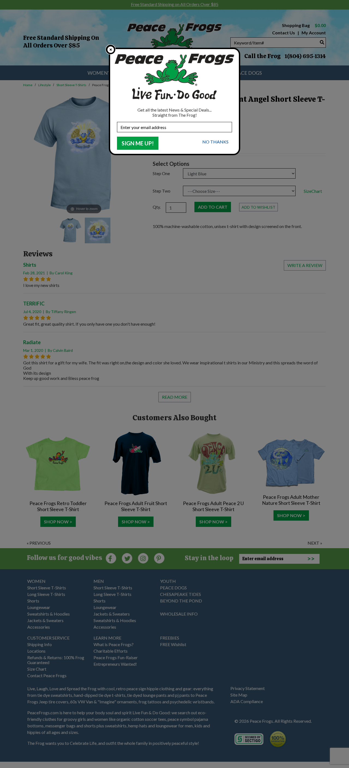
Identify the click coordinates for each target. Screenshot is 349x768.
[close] (110, 49)
